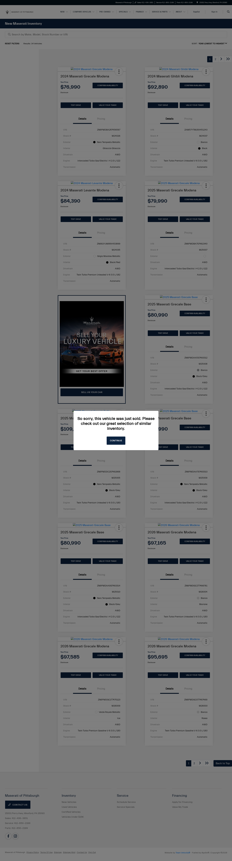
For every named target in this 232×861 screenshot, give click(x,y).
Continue (116, 440)
